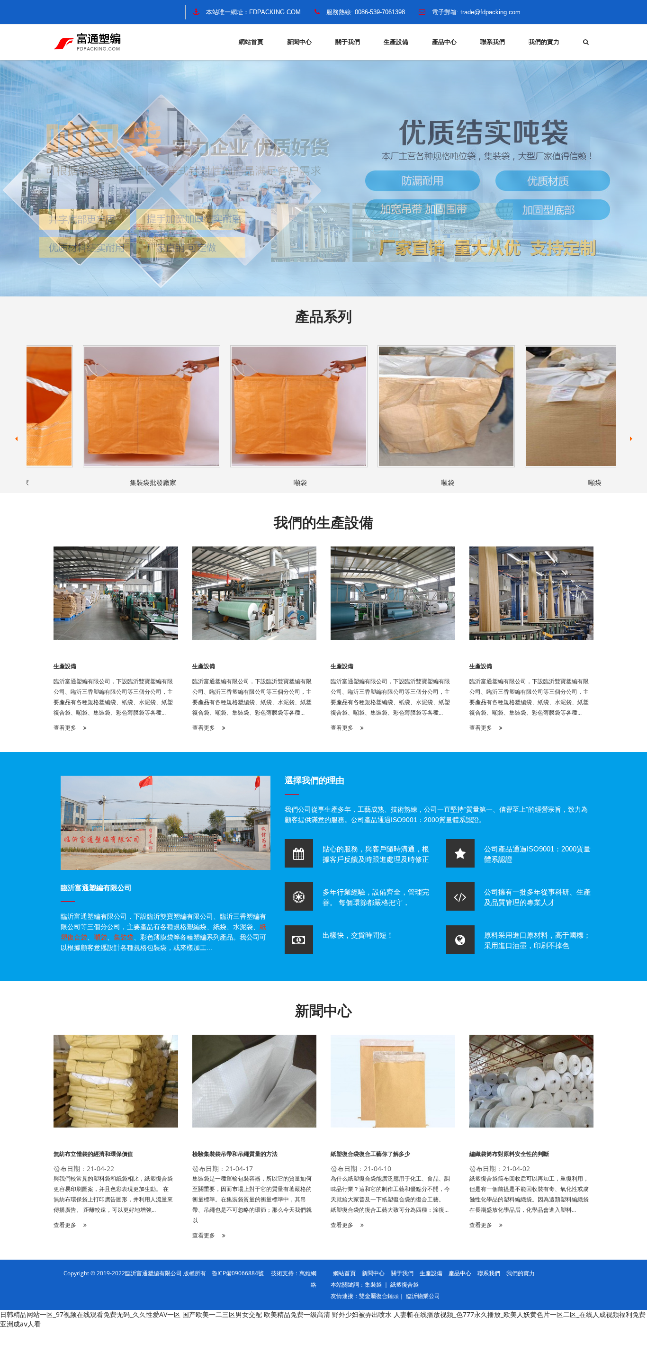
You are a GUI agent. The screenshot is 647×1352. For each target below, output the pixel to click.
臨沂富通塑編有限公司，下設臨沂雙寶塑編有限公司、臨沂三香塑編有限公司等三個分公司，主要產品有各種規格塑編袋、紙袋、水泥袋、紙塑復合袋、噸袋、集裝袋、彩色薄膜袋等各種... (113, 697)
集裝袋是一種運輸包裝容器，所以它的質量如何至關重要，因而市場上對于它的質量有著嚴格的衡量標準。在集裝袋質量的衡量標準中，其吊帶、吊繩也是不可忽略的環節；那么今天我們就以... (252, 1199)
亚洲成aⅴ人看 (20, 1323)
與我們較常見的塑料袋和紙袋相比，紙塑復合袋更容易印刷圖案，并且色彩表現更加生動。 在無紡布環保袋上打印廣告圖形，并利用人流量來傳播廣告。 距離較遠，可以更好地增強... (113, 1194)
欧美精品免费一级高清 (297, 1314)
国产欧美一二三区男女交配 (222, 1314)
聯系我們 (492, 41)
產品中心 (444, 41)
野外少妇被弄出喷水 (362, 1314)
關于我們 (347, 41)
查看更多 (66, 728)
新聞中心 (299, 41)
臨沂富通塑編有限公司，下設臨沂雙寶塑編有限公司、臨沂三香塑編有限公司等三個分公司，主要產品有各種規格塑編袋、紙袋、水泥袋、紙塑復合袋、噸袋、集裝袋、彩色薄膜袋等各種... (252, 697)
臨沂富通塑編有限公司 (96, 888)
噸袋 (278, 482)
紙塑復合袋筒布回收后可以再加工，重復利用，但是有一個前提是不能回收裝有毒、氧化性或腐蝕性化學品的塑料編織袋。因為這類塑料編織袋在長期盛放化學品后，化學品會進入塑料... (529, 1194)
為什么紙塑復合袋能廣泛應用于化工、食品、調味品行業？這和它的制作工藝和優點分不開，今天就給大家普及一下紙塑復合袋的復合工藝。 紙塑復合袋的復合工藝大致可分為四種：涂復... (390, 1194)
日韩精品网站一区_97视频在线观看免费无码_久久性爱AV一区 (90, 1314)
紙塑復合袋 (404, 1284)
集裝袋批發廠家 (131, 482)
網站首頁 (251, 41)
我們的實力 (544, 41)
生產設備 (396, 41)
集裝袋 (124, 937)
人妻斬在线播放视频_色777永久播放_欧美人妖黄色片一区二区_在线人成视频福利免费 (520, 1314)
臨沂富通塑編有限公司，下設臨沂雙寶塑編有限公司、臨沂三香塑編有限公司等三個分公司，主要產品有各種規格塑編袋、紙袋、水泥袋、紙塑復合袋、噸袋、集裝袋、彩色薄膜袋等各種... (390, 697)
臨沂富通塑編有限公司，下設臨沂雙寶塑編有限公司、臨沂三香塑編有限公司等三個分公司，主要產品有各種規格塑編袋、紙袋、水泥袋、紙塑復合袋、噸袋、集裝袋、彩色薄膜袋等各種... (529, 697)
